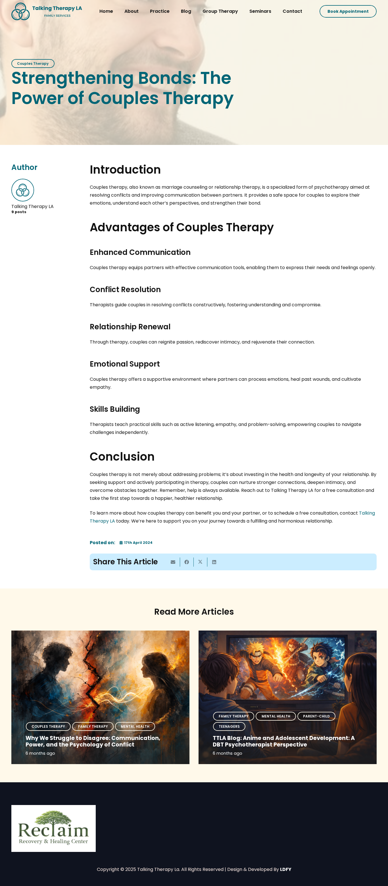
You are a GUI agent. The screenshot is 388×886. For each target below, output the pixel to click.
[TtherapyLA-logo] (46, 11)
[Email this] (173, 562)
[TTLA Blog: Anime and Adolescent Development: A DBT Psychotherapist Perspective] (288, 697)
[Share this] (187, 562)
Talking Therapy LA (32, 206)
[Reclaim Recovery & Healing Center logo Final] (53, 828)
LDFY (285, 869)
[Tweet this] (200, 562)
